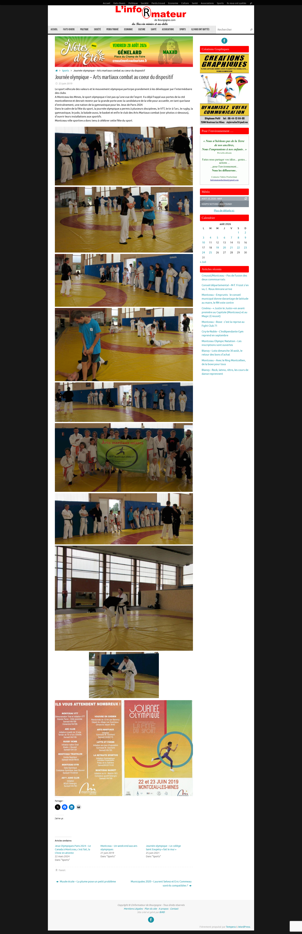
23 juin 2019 (65, 83)
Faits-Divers (119, 3)
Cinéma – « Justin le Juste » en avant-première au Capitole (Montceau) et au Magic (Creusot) (224, 312)
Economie (173, 3)
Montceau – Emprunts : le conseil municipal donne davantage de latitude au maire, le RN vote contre (225, 298)
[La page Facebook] (224, 41)
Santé (195, 3)
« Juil (203, 262)
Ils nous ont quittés (236, 3)
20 (224, 247)
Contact (174, 908)
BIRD (162, 912)
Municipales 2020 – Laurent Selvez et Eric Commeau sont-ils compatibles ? (161, 883)
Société (144, 3)
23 (245, 247)
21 (231, 247)
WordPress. (244, 926)
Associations (207, 3)
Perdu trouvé (158, 3)
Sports (220, 3)
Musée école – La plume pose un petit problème (87, 881)
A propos (163, 908)
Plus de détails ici (224, 210)
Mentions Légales (133, 908)
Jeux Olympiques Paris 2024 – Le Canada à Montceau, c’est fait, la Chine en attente (73, 849)
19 (217, 247)
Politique (133, 3)
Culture (185, 3)
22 (238, 247)
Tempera (231, 926)
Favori (62, 870)
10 (203, 242)
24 (203, 252)
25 (210, 252)
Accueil (106, 3)
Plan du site (151, 908)
